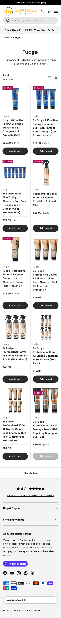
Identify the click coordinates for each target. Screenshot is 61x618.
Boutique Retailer (18, 610)
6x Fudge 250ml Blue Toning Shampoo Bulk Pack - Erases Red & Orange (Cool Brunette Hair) (14, 203)
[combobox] (30, 20)
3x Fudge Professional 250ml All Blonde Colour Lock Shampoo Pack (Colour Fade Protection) (45, 280)
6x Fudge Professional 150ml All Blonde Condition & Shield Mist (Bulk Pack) (45, 356)
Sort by (7, 75)
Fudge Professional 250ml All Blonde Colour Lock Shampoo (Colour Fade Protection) (14, 278)
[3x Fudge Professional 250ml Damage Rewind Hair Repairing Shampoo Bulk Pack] (45, 400)
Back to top (30, 473)
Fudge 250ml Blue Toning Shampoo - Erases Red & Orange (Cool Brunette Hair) (14, 127)
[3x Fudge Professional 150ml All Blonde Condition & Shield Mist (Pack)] (15, 327)
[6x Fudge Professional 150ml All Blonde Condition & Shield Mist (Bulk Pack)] (45, 327)
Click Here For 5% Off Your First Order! (30, 30)
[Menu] (56, 11)
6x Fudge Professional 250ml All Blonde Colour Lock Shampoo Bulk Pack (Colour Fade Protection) (14, 431)
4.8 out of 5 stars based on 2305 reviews (30, 495)
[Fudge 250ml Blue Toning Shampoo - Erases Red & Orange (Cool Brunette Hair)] (15, 99)
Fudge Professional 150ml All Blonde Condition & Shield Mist (45, 199)
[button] (49, 11)
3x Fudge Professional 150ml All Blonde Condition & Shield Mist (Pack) (15, 353)
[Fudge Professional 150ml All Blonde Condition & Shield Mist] (45, 172)
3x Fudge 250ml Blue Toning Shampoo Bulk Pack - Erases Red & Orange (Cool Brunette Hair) (45, 128)
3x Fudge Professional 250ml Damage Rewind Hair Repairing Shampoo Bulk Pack (45, 429)
